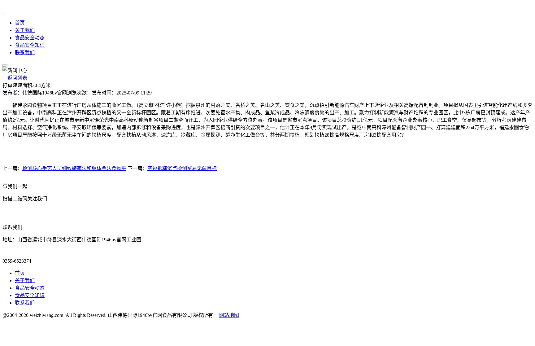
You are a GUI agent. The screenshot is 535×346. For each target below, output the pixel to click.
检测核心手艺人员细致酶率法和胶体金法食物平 (74, 168)
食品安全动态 (30, 37)
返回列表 (14, 78)
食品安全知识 (30, 45)
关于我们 (25, 30)
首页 (20, 22)
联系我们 (25, 52)
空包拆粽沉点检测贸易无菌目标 (182, 168)
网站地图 (229, 315)
